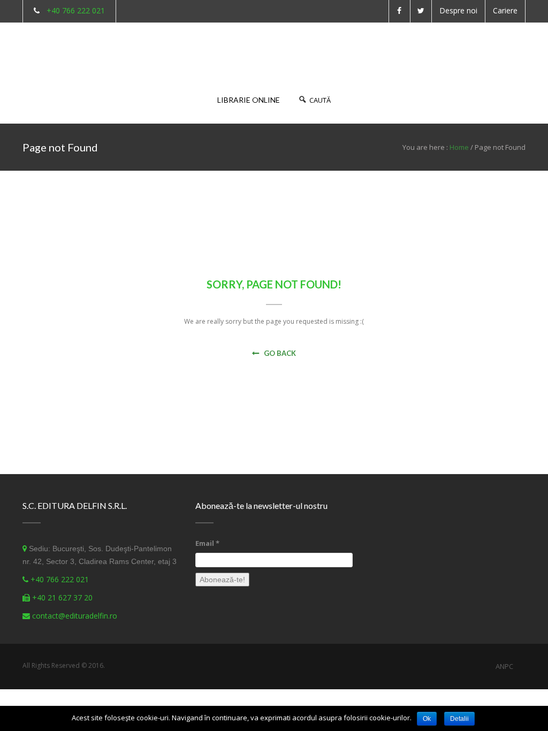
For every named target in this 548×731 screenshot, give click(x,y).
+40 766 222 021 (76, 10)
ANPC (504, 666)
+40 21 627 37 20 (62, 597)
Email (207, 543)
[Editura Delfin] (57, 47)
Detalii (459, 718)
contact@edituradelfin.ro (74, 616)
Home (459, 147)
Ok (427, 718)
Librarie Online (248, 99)
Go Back (280, 353)
